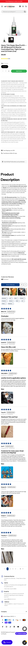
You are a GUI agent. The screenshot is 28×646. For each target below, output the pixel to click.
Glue (15, 298)
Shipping (10, 303)
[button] (4, 58)
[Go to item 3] (21, 291)
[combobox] (14, 11)
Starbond (4, 298)
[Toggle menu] (2, 6)
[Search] (25, 12)
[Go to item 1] (5, 291)
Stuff (17, 300)
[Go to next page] (23, 568)
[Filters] (21, 284)
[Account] (23, 6)
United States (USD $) (8, 616)
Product (21, 298)
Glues (3, 303)
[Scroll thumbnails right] (25, 292)
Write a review (10, 284)
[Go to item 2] (13, 291)
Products (4, 300)
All (22, 300)
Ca (10, 298)
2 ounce (5, 66)
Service (10, 300)
